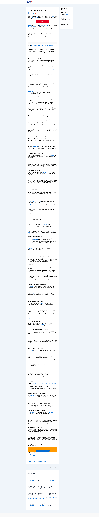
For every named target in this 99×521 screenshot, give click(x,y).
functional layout (31, 286)
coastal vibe (31, 79)
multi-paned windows (37, 61)
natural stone (41, 335)
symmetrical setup (33, 293)
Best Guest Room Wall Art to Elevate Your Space (32, 478)
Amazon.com (43, 450)
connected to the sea (31, 26)
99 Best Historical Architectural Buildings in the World (37, 461)
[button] (54, 1)
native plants (52, 155)
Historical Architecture (32, 455)
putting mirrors (31, 204)
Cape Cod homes (31, 258)
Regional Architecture (32, 456)
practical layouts (46, 73)
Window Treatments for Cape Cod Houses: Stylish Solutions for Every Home (43, 471)
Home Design (35, 480)
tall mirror (29, 377)
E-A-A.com (66, 14)
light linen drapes (38, 201)
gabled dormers (35, 146)
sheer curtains (32, 201)
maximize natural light (39, 369)
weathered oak (35, 239)
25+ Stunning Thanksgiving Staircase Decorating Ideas (52, 478)
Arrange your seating (31, 275)
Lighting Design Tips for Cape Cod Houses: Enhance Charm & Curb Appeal (43, 383)
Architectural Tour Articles (33, 460)
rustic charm (43, 303)
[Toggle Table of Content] (55, 43)
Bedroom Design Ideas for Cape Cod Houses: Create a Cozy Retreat (42, 112)
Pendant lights (30, 350)
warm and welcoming (43, 324)
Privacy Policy (58, 514)
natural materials (35, 17)
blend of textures (45, 37)
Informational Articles (32, 457)
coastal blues (50, 214)
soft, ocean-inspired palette (43, 25)
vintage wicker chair (51, 412)
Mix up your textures (31, 248)
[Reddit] (35, 13)
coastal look (53, 16)
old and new (32, 412)
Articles (30, 454)
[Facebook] (28, 13)
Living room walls (46, 224)
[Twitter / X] (30, 13)
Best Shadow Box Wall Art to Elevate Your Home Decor (52, 494)
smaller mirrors (34, 376)
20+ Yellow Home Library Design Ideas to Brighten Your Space (32, 503)
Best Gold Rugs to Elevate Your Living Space (51, 486)
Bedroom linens (45, 228)
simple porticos (36, 70)
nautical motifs (31, 395)
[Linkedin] (33, 13)
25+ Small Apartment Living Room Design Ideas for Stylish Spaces (42, 503)
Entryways (55, 69)
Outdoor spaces (30, 91)
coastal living (31, 52)
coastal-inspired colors (46, 172)
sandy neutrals (43, 214)
